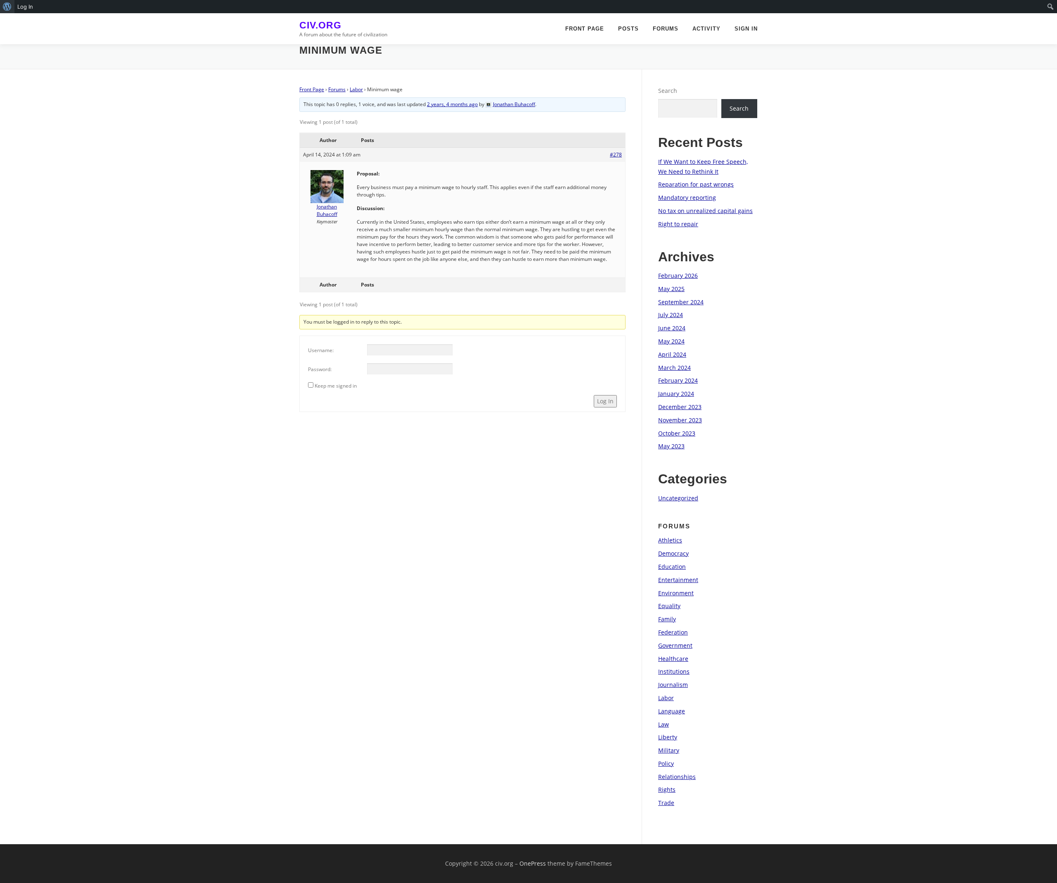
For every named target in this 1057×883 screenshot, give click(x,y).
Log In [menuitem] (25, 6)
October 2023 (676, 433)
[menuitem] (7, 6)
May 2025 (671, 289)
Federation (673, 632)
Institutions (674, 671)
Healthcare (673, 659)
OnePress (532, 863)
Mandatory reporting (687, 197)
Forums (665, 29)
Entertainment (678, 580)
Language (671, 711)
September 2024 (681, 302)
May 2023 (671, 446)
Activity (706, 29)
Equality (669, 606)
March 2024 (674, 368)
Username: (321, 350)
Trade (666, 803)
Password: (320, 369)
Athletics (670, 540)
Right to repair (678, 224)
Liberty (667, 737)
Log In (605, 401)
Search (667, 91)
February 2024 (678, 380)
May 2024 (671, 341)
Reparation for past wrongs (696, 184)
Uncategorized (678, 498)
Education (672, 567)
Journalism (673, 685)
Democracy (673, 553)
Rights (666, 789)
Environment (676, 593)
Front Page (584, 29)
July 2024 (670, 315)
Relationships (677, 777)
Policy (666, 763)
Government (675, 645)
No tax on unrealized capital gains (705, 211)
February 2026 (678, 275)
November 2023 (680, 420)
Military (668, 750)
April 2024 (672, 354)
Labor (356, 89)
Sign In (746, 29)
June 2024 (671, 328)
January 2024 (676, 394)
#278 (616, 154)
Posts (628, 29)
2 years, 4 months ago (452, 104)
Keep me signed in (336, 385)
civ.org (320, 25)
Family (667, 619)
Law (663, 724)
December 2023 (680, 407)
